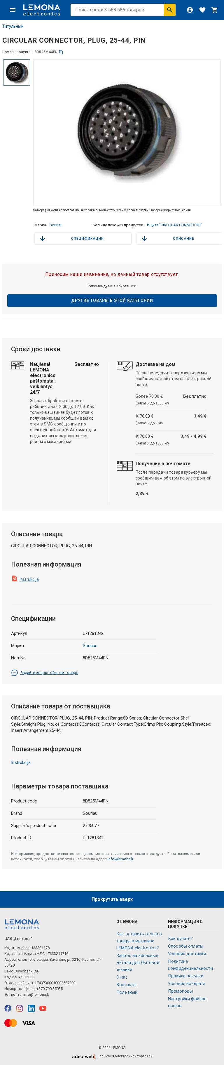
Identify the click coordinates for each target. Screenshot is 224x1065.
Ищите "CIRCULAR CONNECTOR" (174, 225)
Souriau (56, 225)
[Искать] (170, 10)
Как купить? (180, 938)
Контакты (126, 984)
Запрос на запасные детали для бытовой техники (137, 962)
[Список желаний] (202, 9)
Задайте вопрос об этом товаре (49, 672)
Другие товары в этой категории (112, 300)
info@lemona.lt (120, 859)
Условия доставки (187, 953)
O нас (122, 977)
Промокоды (180, 991)
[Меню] (13, 10)
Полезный (126, 992)
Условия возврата (186, 983)
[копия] (61, 52)
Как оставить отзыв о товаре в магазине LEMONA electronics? (139, 941)
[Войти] (190, 10)
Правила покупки (185, 976)
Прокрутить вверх (112, 899)
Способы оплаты (185, 946)
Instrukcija (29, 579)
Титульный (13, 26)
